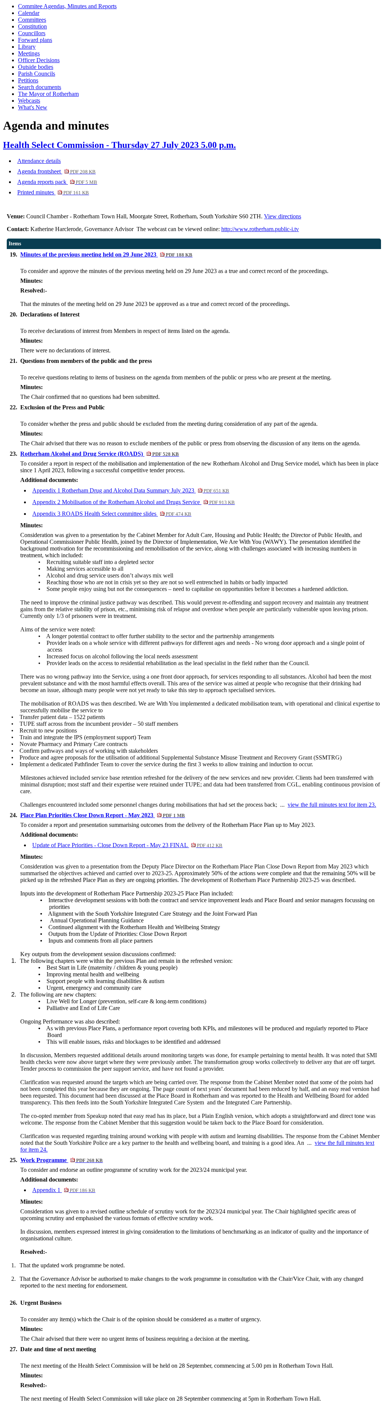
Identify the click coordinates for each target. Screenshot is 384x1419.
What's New (32, 107)
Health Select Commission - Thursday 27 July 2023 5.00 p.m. (119, 145)
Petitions (28, 80)
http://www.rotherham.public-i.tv (260, 229)
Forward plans (35, 40)
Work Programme (61, 1160)
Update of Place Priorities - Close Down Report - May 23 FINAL (127, 845)
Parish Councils (36, 73)
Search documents (39, 87)
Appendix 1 (63, 1190)
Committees (32, 19)
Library (27, 46)
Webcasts (29, 100)
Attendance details (39, 161)
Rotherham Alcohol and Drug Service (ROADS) (99, 454)
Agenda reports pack (57, 182)
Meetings (29, 53)
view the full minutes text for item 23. (332, 804)
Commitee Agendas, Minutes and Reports (67, 6)
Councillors (31, 33)
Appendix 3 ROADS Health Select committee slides (111, 513)
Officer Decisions (39, 60)
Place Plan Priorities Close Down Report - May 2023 (102, 815)
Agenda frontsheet (56, 171)
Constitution (32, 26)
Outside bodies (35, 67)
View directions (282, 216)
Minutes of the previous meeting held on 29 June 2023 (106, 254)
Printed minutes (53, 192)
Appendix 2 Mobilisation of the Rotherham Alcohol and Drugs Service (133, 502)
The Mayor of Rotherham (48, 94)
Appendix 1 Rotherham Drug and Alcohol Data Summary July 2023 (130, 490)
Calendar (28, 13)
